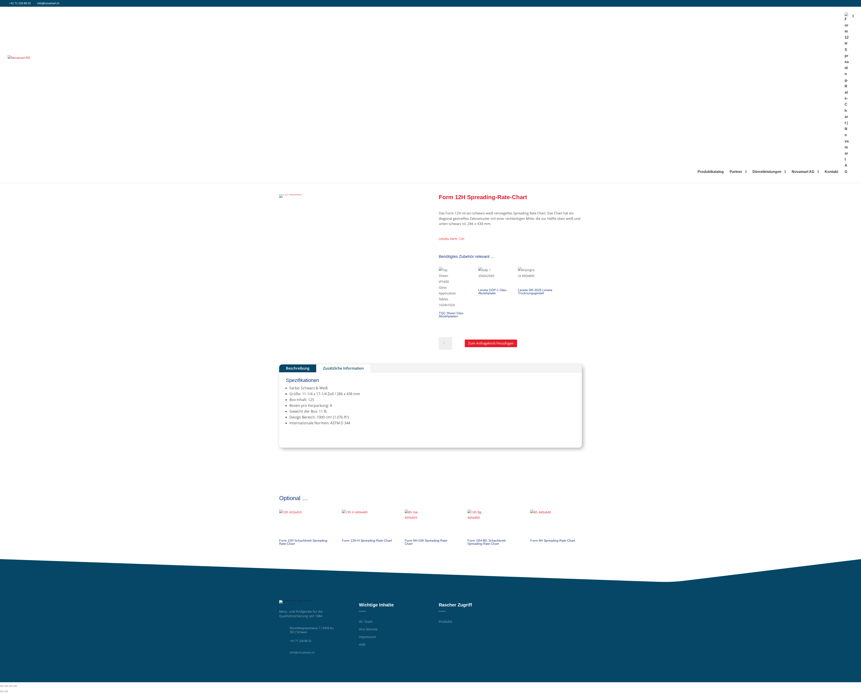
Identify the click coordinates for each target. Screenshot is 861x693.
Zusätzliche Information (343, 368)
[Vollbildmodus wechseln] (6, 686)
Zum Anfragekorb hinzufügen (491, 343)
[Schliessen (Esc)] (15, 686)
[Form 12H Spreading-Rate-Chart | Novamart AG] (93, 94)
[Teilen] (11, 686)
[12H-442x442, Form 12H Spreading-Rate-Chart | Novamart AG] (290, 194)
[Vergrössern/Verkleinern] (2, 686)
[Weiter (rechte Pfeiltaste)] (6, 691)
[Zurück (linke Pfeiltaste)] (2, 691)
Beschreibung (297, 368)
